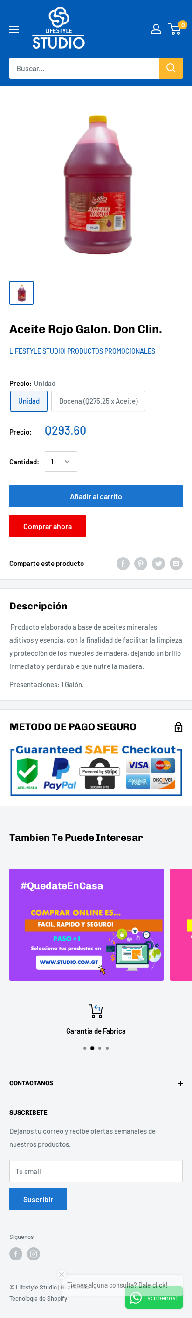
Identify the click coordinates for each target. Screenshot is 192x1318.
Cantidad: (24, 461)
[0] (175, 29)
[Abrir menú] (14, 29)
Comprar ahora (47, 525)
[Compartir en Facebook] (123, 563)
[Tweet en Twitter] (158, 563)
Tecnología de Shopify (38, 1298)
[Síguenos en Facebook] (15, 1253)
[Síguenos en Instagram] (33, 1253)
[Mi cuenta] (156, 29)
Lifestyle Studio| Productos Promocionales (82, 351)
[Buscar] (171, 68)
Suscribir (38, 1199)
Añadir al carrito (96, 496)
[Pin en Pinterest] (140, 563)
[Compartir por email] (176, 563)
